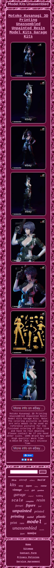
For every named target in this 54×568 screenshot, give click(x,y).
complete (30, 501)
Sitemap (28, 549)
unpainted (22, 510)
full (45, 524)
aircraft (23, 479)
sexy (21, 485)
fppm (22, 533)
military (32, 480)
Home (28, 544)
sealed (30, 516)
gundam (41, 490)
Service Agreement (28, 561)
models (41, 530)
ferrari (19, 505)
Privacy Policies (28, 557)
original (30, 496)
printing (17, 516)
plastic (41, 516)
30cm (13, 480)
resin (41, 500)
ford (39, 506)
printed (39, 511)
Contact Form (28, 553)
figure (30, 505)
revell (27, 490)
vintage (17, 489)
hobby (36, 486)
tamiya (31, 533)
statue (44, 485)
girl (33, 490)
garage (19, 494)
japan (29, 485)
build (41, 480)
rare (22, 523)
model (34, 522)
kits (13, 484)
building (39, 496)
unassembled (24, 528)
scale (17, 500)
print (13, 523)
